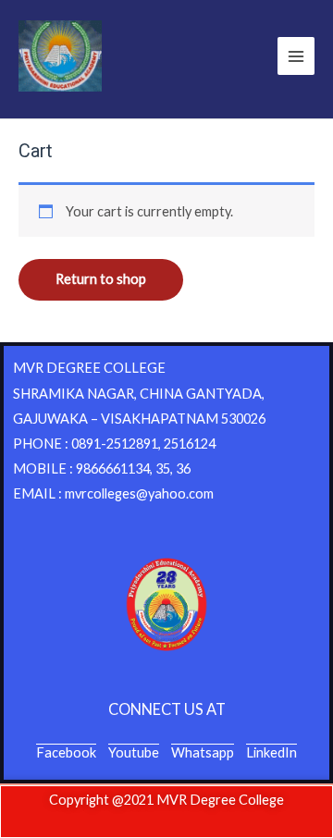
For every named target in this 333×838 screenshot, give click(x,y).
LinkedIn (271, 752)
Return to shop (101, 279)
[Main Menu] (296, 55)
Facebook (66, 752)
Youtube (133, 752)
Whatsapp (202, 752)
